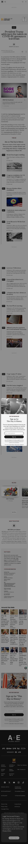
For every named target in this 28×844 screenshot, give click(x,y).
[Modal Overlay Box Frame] (14, 422)
